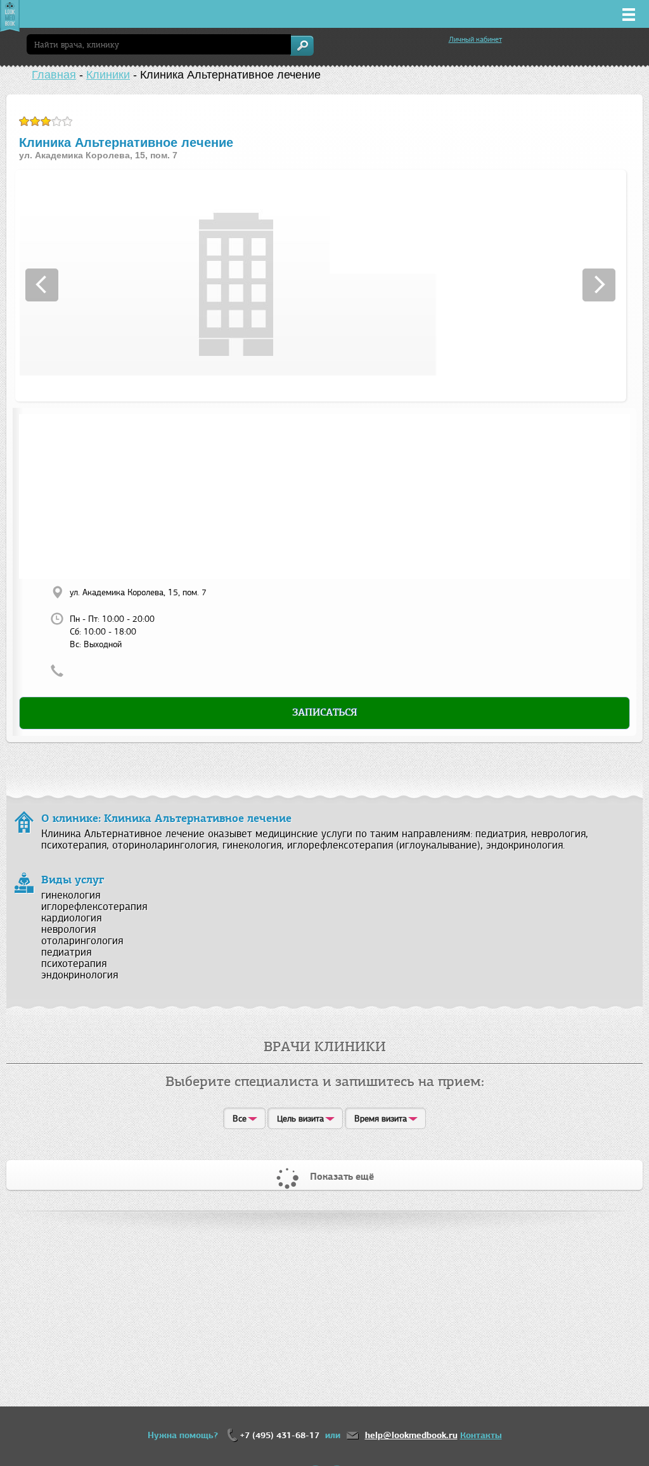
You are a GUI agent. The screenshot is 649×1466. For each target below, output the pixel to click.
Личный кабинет (475, 39)
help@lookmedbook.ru (411, 1435)
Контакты (481, 1435)
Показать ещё (342, 1176)
